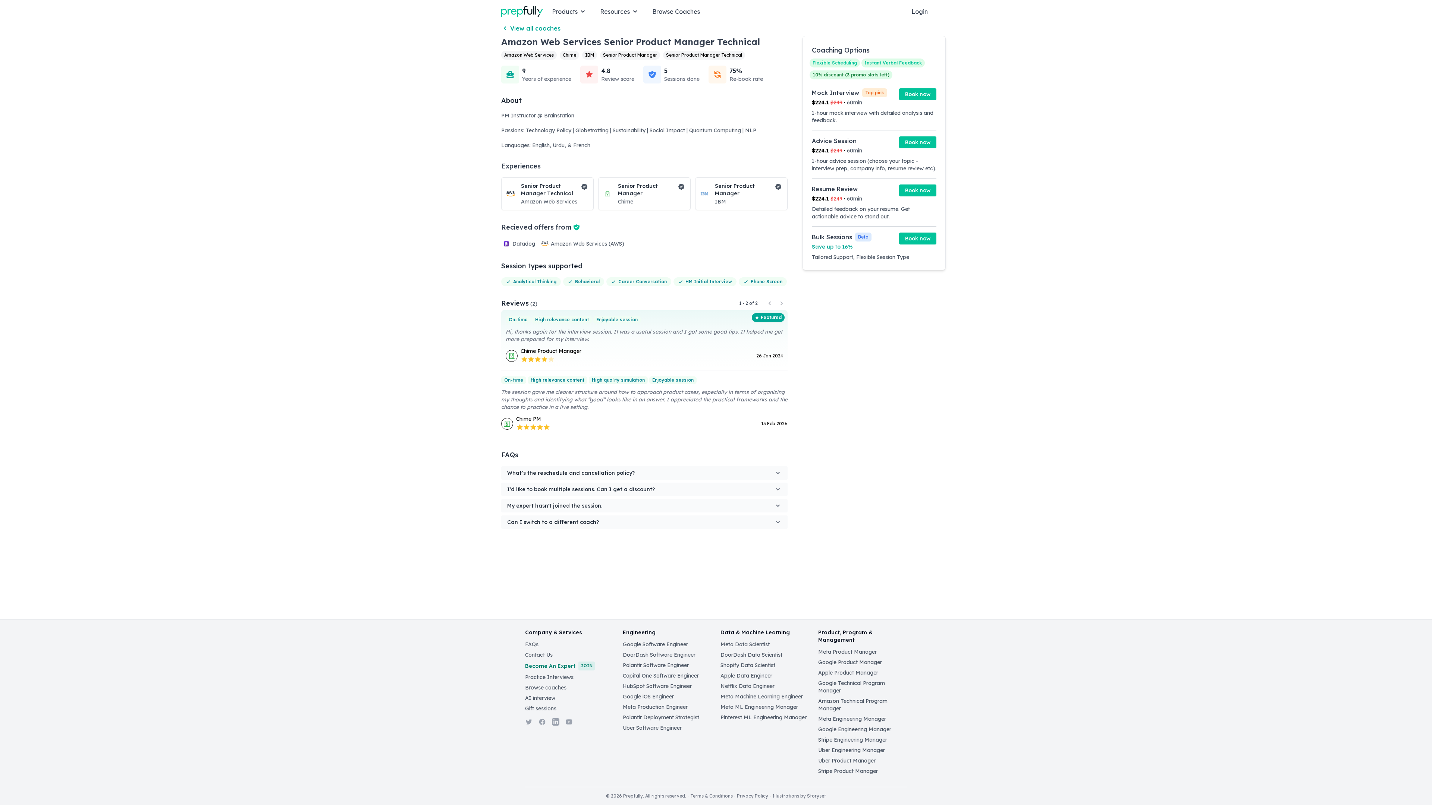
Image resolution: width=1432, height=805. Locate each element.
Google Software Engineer (655, 644)
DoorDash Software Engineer (659, 654)
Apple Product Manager (848, 672)
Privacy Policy (752, 796)
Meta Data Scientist (745, 644)
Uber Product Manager (847, 760)
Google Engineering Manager (854, 729)
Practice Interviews (549, 677)
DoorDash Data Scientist (751, 654)
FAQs (531, 644)
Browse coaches (545, 687)
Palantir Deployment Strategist (661, 717)
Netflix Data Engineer (747, 686)
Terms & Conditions (711, 796)
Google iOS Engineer (648, 696)
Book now (917, 94)
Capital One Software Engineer (661, 675)
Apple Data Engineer (746, 675)
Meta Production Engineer (655, 707)
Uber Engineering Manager (851, 750)
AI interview (540, 698)
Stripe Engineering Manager (852, 739)
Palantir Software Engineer (656, 665)
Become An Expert (559, 666)
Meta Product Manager (847, 651)
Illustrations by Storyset (799, 796)
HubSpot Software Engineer (657, 686)
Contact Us (539, 654)
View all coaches (535, 28)
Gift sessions (540, 708)
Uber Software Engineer (652, 727)
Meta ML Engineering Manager (759, 707)
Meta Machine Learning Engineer (761, 696)
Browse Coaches (676, 11)
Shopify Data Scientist (747, 665)
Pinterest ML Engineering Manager (763, 717)
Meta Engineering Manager (852, 719)
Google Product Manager (850, 662)
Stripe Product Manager (848, 771)
